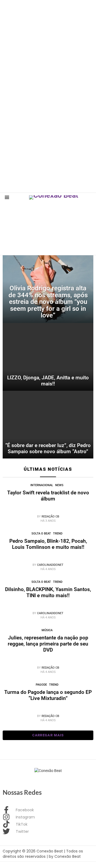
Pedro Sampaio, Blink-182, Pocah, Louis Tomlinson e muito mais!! (48, 544)
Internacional (41, 485)
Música (47, 630)
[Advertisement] (48, 48)
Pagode (41, 684)
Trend (57, 533)
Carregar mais (48, 735)
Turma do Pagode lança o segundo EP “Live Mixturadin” (48, 695)
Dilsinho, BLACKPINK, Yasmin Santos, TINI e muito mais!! (48, 592)
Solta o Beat (41, 533)
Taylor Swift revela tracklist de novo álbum (48, 496)
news (59, 485)
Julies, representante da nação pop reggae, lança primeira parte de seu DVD (48, 644)
